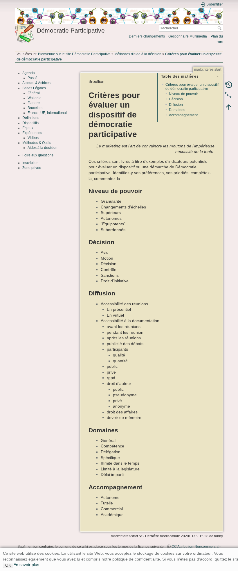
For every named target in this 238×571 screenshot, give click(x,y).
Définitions (30, 118)
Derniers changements (147, 36)
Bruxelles (35, 108)
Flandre (34, 103)
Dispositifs (30, 123)
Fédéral (34, 93)
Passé (32, 78)
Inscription (30, 163)
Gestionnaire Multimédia (187, 36)
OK (8, 565)
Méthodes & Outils (36, 143)
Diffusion (176, 105)
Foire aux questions (37, 155)
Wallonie (35, 98)
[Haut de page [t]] (228, 106)
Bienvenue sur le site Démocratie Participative (74, 54)
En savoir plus (26, 564)
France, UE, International (47, 113)
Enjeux (27, 128)
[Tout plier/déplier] (228, 95)
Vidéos (33, 138)
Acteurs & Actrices (36, 83)
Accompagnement (183, 115)
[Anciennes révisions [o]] (228, 84)
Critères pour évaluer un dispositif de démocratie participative (192, 86)
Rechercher (220, 28)
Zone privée (31, 168)
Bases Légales (34, 88)
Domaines (177, 110)
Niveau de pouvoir (183, 94)
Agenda (28, 73)
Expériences (32, 133)
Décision (176, 99)
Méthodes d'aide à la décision (137, 54)
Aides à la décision (42, 148)
